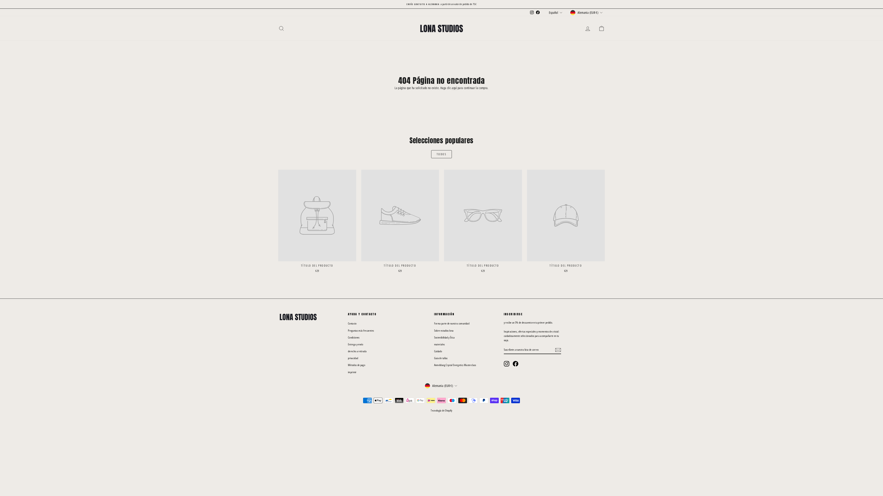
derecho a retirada (357, 351)
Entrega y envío (355, 344)
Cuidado (438, 351)
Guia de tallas (441, 358)
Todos (441, 154)
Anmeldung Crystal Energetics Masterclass (455, 365)
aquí (454, 88)
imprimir (352, 372)
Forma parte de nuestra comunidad (451, 323)
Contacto (352, 323)
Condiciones (354, 337)
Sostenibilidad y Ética (444, 337)
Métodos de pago (356, 365)
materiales (439, 344)
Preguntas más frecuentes (361, 331)
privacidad (353, 358)
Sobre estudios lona (444, 331)
